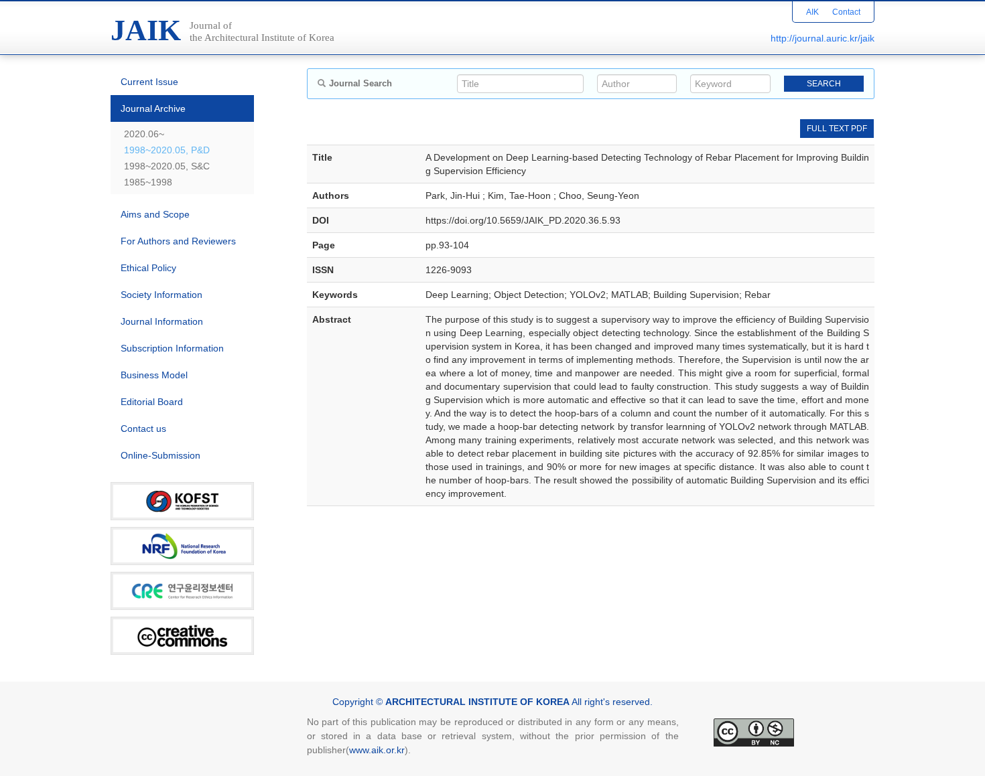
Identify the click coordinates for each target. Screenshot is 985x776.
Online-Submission (160, 455)
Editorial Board (152, 401)
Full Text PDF (837, 128)
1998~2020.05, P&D (167, 150)
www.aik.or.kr (377, 750)
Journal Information (162, 321)
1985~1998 (148, 182)
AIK (812, 12)
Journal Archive (153, 108)
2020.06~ (144, 134)
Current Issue (149, 81)
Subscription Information (172, 348)
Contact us (143, 428)
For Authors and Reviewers (178, 241)
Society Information (161, 294)
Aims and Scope (155, 214)
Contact (846, 12)
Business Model (154, 375)
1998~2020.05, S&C (167, 166)
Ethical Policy (148, 267)
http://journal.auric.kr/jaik (822, 38)
